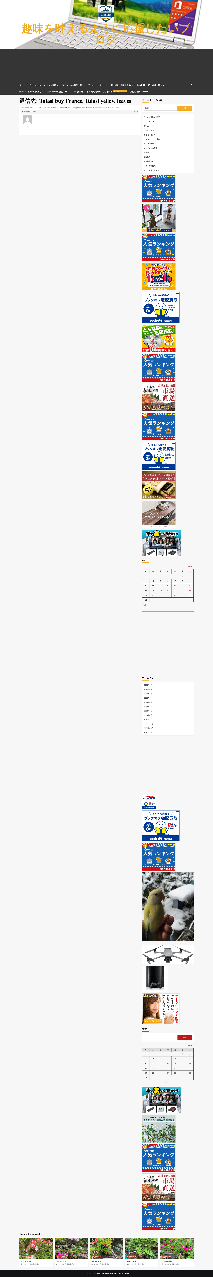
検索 (144, 1028)
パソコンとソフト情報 (152, 139)
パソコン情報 (50, 85)
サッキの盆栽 (96, 1261)
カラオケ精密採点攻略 (57, 91)
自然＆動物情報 (150, 166)
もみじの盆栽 (132, 1261)
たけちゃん (26, 1264)
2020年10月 (148, 728)
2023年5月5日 (105, 1264)
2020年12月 (148, 719)
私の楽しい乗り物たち (121, 85)
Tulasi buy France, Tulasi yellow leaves (81, 107)
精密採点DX (148, 161)
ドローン (104, 85)
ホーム (22, 85)
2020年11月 (148, 724)
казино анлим (39, 116)
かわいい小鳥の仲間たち (30, 91)
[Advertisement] (106, 65)
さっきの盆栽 (26, 1261)
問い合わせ (78, 91)
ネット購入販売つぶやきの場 (106, 91)
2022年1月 (148, 698)
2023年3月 (148, 694)
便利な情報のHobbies (139, 91)
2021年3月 (148, 711)
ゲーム (91, 85)
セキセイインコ (150, 135)
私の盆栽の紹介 (155, 85)
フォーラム (38, 107)
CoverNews (113, 1273)
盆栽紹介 (147, 157)
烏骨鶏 (146, 152)
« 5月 (144, 605)
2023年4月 (148, 689)
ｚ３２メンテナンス (151, 170)
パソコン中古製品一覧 (72, 85)
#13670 (136, 112)
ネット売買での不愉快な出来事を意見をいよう (56, 107)
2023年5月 (148, 685)
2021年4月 (148, 707)
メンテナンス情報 (150, 148)
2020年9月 (148, 732)
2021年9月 (148, 702)
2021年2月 (148, 715)
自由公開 (141, 85)
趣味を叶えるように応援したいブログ (106, 32)
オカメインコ (149, 121)
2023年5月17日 (35, 1264)
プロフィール (35, 85)
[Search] (192, 85)
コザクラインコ (150, 130)
